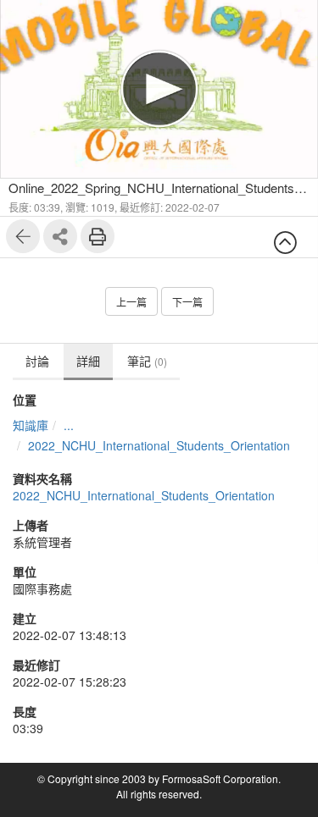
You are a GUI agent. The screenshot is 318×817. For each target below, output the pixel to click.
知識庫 (30, 425)
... (69, 425)
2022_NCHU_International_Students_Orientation (159, 445)
